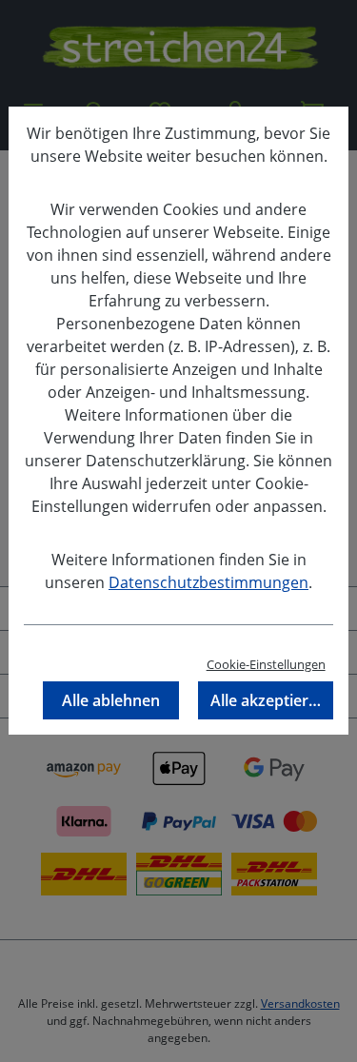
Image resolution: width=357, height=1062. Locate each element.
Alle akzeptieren (268, 700)
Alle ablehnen (111, 700)
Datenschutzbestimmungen (208, 582)
